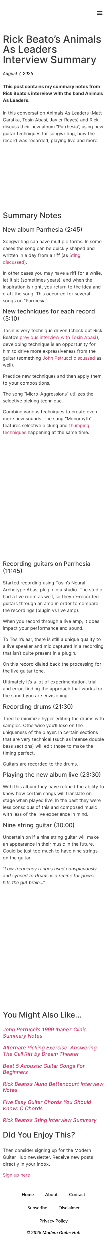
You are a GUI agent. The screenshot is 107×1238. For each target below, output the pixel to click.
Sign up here (16, 1175)
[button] (99, 13)
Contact (77, 1194)
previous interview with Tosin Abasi (58, 337)
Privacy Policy (53, 1221)
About (51, 1194)
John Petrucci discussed (69, 358)
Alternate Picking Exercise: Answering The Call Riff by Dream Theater (50, 1051)
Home (28, 1194)
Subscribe (37, 1208)
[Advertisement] (53, 496)
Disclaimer (69, 1208)
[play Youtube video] (53, 176)
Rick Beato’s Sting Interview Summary (49, 1120)
